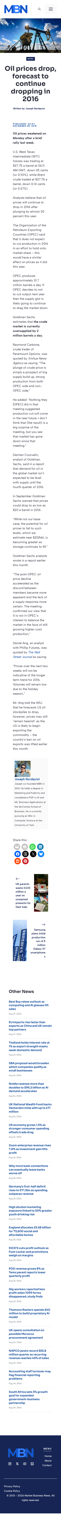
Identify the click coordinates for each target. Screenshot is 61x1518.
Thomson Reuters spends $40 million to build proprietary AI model (29, 1313)
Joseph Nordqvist (35, 108)
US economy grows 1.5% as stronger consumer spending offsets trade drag (29, 1128)
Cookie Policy (12, 1490)
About (48, 1460)
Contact (47, 1465)
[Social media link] (10, 1463)
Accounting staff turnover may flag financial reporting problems (30, 1375)
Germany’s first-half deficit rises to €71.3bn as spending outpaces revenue (28, 1190)
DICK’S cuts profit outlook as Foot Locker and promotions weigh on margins (29, 1251)
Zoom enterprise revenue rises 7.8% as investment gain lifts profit (30, 1149)
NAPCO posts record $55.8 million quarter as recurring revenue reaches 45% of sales (29, 1354)
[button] (39, 9)
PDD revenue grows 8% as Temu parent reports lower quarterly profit (27, 1272)
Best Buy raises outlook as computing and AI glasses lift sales (29, 1005)
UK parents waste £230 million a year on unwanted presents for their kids (23, 895)
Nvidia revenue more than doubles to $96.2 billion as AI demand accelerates (28, 1087)
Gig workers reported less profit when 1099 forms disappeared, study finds (27, 1292)
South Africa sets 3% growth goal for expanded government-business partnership (28, 1397)
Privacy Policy (12, 1486)
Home (48, 1456)
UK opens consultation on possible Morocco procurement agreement (26, 1333)
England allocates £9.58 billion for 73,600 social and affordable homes (30, 1231)
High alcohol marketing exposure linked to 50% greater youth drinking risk (30, 1210)
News (31, 59)
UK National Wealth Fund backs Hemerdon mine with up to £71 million (30, 1108)
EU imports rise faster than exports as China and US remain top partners (30, 1025)
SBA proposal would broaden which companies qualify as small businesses (29, 1066)
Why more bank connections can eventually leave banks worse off (28, 1169)
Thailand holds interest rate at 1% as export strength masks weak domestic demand (29, 1046)
